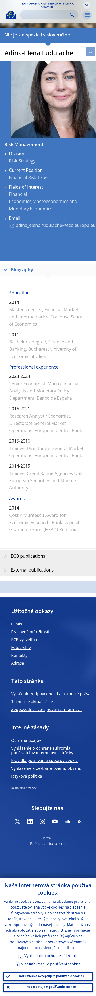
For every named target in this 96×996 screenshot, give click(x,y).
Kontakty (19, 656)
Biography (22, 270)
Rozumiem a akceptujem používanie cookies (51, 976)
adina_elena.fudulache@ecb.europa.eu (56, 226)
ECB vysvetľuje (24, 640)
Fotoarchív (21, 648)
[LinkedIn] (30, 821)
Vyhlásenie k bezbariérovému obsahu (46, 769)
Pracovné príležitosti (30, 632)
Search (72, 15)
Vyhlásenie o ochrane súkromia (51, 956)
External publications (32, 570)
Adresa (17, 663)
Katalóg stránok (26, 788)
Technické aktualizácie (32, 702)
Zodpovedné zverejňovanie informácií (46, 710)
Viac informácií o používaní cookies (51, 964)
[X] (17, 821)
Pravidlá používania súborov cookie (44, 761)
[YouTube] (55, 821)
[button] (86, 5)
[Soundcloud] (67, 821)
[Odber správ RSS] (80, 821)
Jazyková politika (26, 776)
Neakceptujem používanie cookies (51, 987)
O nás (16, 624)
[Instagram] (42, 821)
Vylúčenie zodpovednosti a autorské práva (50, 694)
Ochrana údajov (26, 741)
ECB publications (28, 556)
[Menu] (87, 15)
